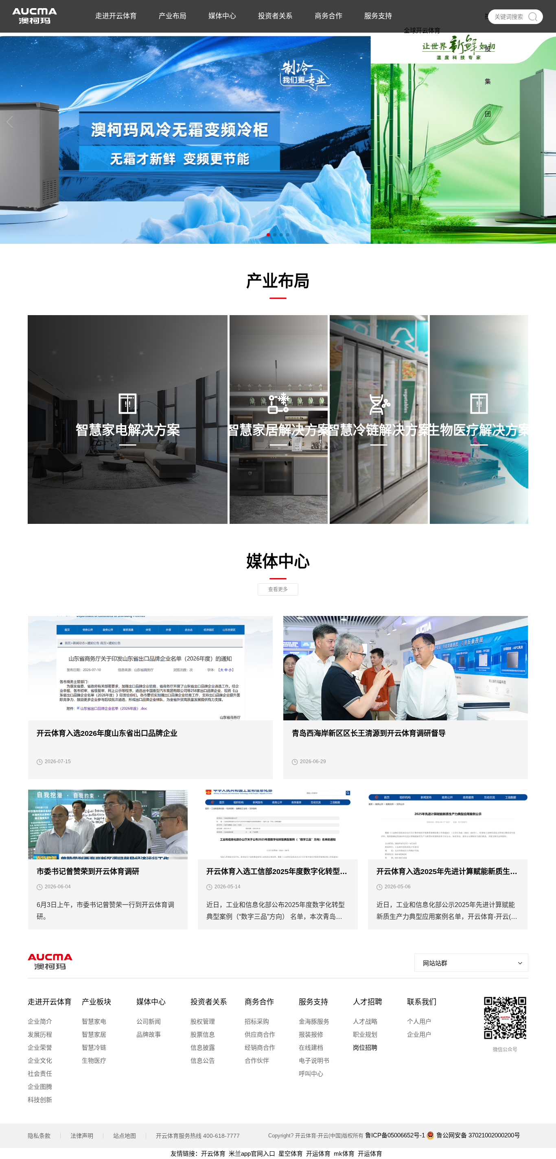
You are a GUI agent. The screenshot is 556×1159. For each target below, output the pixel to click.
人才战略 (365, 1021)
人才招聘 (367, 1002)
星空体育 (290, 1153)
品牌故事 (148, 1034)
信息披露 (202, 1047)
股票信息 (202, 1034)
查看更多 (278, 589)
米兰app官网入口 (252, 1153)
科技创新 (40, 1099)
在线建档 (311, 1047)
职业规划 (365, 1034)
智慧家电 (94, 1021)
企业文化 (40, 1060)
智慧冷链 (94, 1047)
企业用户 (419, 1034)
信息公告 (202, 1060)
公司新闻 (148, 1021)
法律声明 (81, 1136)
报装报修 (311, 1034)
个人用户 (419, 1021)
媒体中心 (151, 1002)
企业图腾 (40, 1086)
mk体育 (344, 1153)
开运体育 (318, 1153)
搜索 (532, 16)
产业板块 (96, 1002)
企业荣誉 (40, 1047)
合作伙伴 (257, 1060)
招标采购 (257, 1021)
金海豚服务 (314, 1021)
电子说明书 (314, 1060)
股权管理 (202, 1021)
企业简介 (40, 1021)
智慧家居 (94, 1034)
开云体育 (213, 1153)
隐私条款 (39, 1136)
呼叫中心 (311, 1073)
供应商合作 (260, 1034)
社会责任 (40, 1073)
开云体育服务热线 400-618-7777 (198, 1136)
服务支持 (313, 1002)
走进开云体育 (50, 1002)
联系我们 (421, 1002)
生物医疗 (94, 1060)
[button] (268, 234)
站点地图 (124, 1136)
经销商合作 (260, 1047)
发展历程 (40, 1034)
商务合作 (259, 1002)
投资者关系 (208, 1002)
